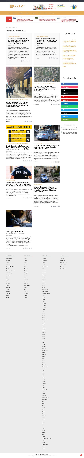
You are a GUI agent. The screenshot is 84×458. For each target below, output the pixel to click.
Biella (43, 281)
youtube (66, 96)
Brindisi (43, 287)
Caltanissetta (45, 289)
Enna (43, 311)
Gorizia (43, 324)
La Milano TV (25, 1)
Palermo (26, 295)
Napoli (25, 287)
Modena (44, 354)
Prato (43, 391)
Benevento (44, 277)
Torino (25, 260)
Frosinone (44, 322)
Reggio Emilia (45, 399)
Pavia (43, 375)
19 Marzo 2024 (11, 45)
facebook (66, 83)
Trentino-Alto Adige (10, 99)
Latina (43, 334)
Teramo (43, 422)
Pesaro (43, 379)
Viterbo (43, 448)
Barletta (44, 273)
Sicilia (7, 295)
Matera (43, 352)
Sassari (43, 409)
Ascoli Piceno (45, 266)
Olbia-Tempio (45, 367)
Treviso (43, 430)
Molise (7, 285)
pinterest (66, 100)
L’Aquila (26, 283)
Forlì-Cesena (45, 320)
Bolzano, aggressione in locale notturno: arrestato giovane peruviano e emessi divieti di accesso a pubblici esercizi (69, 20)
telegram (66, 109)
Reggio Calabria (45, 397)
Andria (43, 262)
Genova (25, 262)
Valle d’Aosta (9, 258)
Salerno (43, 407)
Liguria (7, 262)
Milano (25, 264)
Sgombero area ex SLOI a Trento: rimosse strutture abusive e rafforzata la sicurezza (25, 20)
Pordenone (44, 389)
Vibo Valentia (45, 444)
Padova (43, 371)
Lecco (43, 338)
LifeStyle (39, 13)
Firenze (25, 275)
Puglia (7, 289)
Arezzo (43, 264)
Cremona (44, 305)
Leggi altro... (10, 61)
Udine (43, 432)
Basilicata (8, 291)
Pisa (43, 385)
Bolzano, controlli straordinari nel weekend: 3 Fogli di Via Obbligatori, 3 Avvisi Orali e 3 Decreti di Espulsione (18, 184)
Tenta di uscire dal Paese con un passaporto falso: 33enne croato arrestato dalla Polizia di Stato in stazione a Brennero (17, 104)
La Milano (8, 1)
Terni (43, 424)
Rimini (43, 403)
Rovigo (43, 405)
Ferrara (43, 315)
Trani (43, 426)
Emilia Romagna (9, 273)
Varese (43, 436)
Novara (43, 360)
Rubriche (62, 266)
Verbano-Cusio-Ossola (47, 438)
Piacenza (44, 383)
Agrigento (44, 258)
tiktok (65, 113)
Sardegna (8, 297)
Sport (45, 13)
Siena (43, 413)
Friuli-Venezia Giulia (10, 271)
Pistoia (43, 387)
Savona (43, 411)
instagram (66, 87)
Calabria (8, 293)
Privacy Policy (63, 269)
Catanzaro (26, 293)
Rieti (43, 401)
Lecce (43, 336)
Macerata (44, 346)
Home (9, 13)
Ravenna (44, 395)
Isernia (43, 330)
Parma (43, 373)
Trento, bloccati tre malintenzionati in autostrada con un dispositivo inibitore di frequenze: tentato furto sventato (47, 20)
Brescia (43, 285)
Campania (8, 287)
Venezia (25, 269)
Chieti (43, 299)
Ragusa (43, 393)
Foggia (43, 318)
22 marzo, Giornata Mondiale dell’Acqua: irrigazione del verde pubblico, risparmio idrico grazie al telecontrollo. (19, 41)
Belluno (44, 275)
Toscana (8, 275)
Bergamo (44, 279)
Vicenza (43, 446)
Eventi (33, 13)
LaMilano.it (52, 13)
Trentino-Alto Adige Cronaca (21, 99)
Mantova (44, 348)
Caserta (43, 295)
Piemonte (8, 260)
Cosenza (44, 303)
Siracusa (44, 416)
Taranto (43, 420)
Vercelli (43, 440)
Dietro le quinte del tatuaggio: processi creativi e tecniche (16, 232)
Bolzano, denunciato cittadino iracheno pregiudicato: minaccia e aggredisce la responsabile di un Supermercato (45, 189)
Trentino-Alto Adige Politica (14, 36)
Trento (25, 266)
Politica (21, 13)
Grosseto (44, 326)
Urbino (43, 434)
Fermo (43, 313)
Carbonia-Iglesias (46, 293)
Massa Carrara (45, 350)
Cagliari (25, 297)
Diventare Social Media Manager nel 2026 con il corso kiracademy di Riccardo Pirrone (70, 52)
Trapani (43, 428)
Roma (25, 281)
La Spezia (44, 332)
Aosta (25, 258)
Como (43, 301)
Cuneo (43, 309)
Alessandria (44, 260)
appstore (66, 116)
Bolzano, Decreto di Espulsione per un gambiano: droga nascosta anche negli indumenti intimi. (46, 146)
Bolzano (44, 283)
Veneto (7, 269)
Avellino (44, 271)
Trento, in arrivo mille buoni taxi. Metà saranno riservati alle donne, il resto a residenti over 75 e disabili (46, 41)
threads (66, 93)
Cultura (27, 13)
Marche (7, 277)
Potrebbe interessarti (11, 229)
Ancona (25, 277)
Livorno (43, 340)
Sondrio (44, 418)
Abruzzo (8, 283)
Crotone (44, 307)
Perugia (25, 279)
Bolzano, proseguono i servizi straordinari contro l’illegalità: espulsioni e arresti (69, 41)
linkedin (66, 103)
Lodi (43, 342)
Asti (43, 269)
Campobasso (27, 285)
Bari (25, 289)
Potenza (26, 291)
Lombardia (8, 264)
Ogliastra (44, 364)
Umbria (7, 279)
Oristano (44, 369)
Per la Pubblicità (19, 1)
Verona (43, 442)
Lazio (7, 281)
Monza (43, 356)
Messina (44, 358)
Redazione (13, 1)
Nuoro (43, 362)
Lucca (43, 344)
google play (66, 119)
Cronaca (15, 13)
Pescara (43, 381)
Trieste (25, 271)
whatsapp (66, 106)
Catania (43, 297)
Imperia (43, 328)
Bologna (26, 273)
